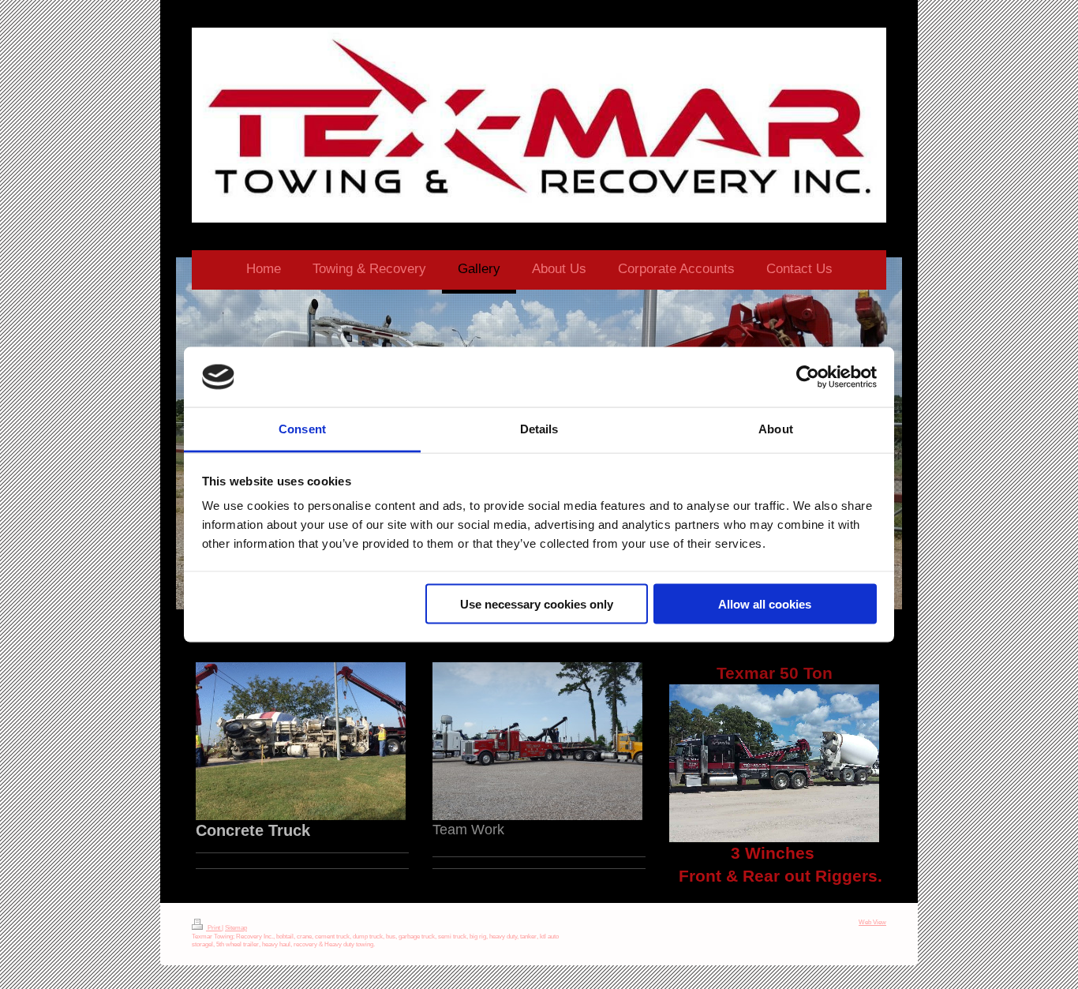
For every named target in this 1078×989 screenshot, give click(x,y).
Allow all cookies (764, 603)
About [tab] (775, 429)
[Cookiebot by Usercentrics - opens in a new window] (808, 377)
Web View (872, 922)
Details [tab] (539, 429)
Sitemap (236, 927)
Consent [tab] (302, 429)
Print (214, 927)
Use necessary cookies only (536, 603)
